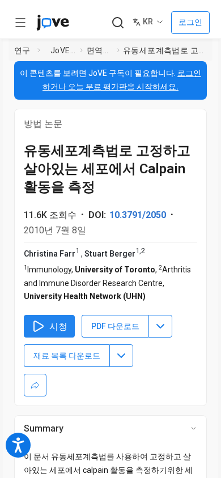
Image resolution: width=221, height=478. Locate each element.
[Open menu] (20, 23)
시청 (58, 326)
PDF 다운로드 (115, 326)
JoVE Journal (62, 50)
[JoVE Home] (52, 23)
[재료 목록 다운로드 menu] (121, 355)
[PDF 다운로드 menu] (160, 326)
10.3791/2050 (137, 215)
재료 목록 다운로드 (66, 355)
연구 (22, 50)
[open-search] (117, 23)
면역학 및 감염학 (99, 50)
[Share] (35, 385)
